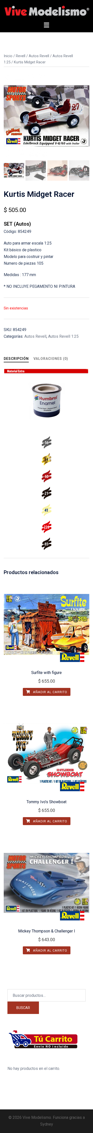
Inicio (8, 56)
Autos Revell (39, 56)
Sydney (46, 1124)
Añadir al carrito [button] (49, 692)
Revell (20, 56)
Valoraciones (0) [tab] (50, 359)
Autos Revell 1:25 (63, 336)
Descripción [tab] (16, 359)
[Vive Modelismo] (46, 10)
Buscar (23, 1008)
